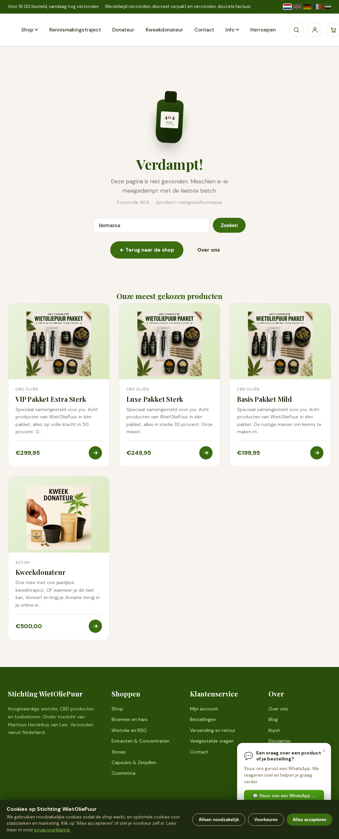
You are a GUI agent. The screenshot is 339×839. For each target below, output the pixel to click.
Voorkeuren (266, 819)
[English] (297, 6)
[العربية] (327, 6)
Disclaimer (279, 741)
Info (229, 30)
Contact (204, 30)
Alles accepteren (309, 819)
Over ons (208, 250)
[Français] (317, 6)
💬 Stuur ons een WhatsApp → (284, 795)
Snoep (119, 752)
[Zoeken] (296, 30)
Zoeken (229, 225)
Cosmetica (123, 773)
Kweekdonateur (164, 30)
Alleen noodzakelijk (219, 819)
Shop (27, 30)
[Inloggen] (315, 30)
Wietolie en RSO (129, 730)
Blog (273, 719)
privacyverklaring (52, 830)
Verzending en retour (212, 730)
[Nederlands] (287, 6)
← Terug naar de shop (147, 250)
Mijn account (204, 709)
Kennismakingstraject (75, 30)
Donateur (123, 30)
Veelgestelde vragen (212, 741)
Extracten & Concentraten (141, 741)
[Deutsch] (307, 6)
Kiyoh (274, 730)
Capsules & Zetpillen (134, 762)
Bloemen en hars (130, 719)
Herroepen (263, 30)
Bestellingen (203, 719)
